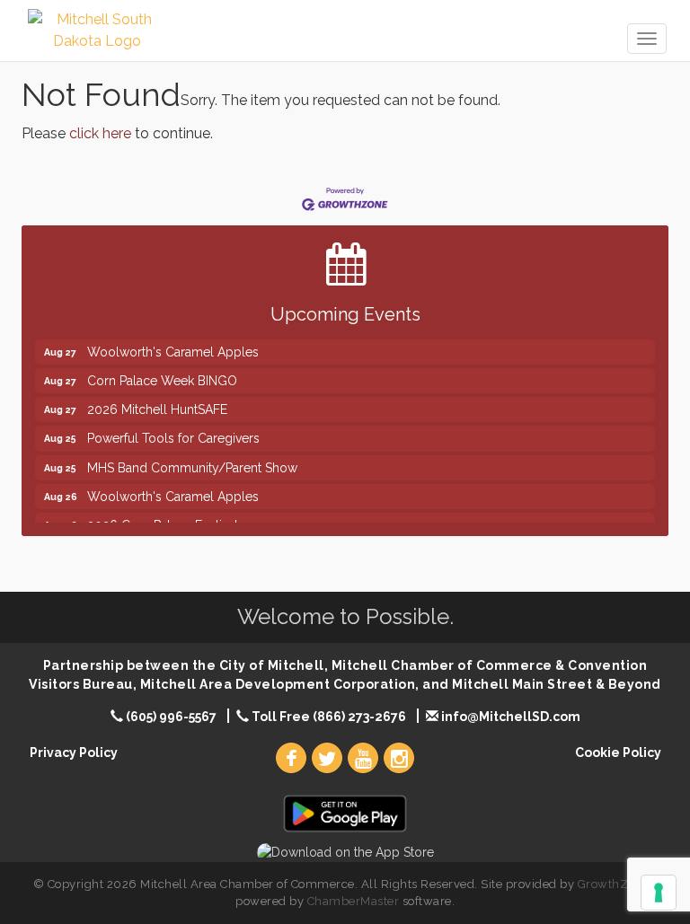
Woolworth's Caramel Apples (173, 344)
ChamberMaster (353, 901)
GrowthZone (614, 884)
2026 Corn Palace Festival (162, 517)
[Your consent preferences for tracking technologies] (658, 893)
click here (100, 133)
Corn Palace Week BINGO (162, 372)
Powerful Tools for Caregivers (173, 430)
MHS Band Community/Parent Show (192, 460)
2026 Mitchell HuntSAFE (157, 401)
